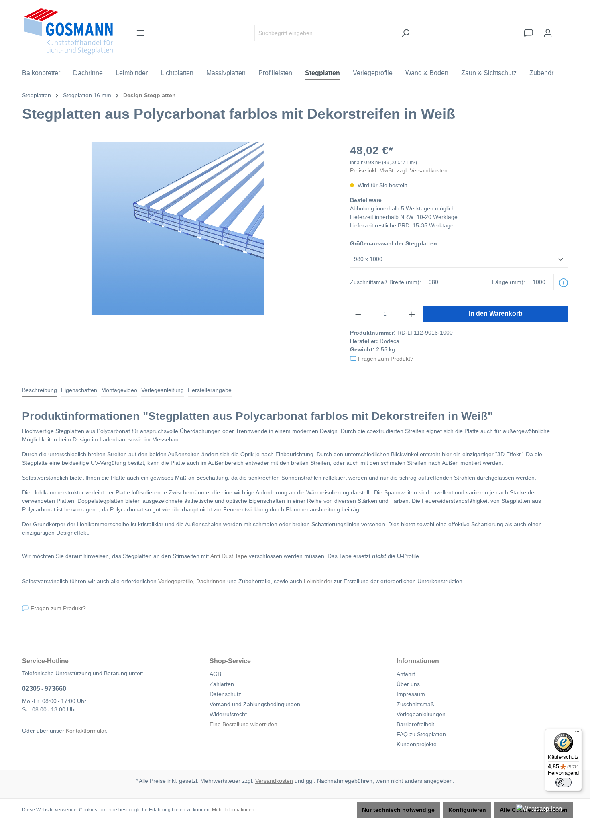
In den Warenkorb (496, 313)
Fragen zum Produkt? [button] (384, 358)
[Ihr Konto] (547, 33)
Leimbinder (318, 581)
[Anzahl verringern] (358, 314)
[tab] (39, 390)
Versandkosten (274, 781)
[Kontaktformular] (528, 33)
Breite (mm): (385, 282)
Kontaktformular (86, 730)
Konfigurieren (467, 810)
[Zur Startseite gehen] (68, 31)
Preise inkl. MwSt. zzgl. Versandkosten (399, 170)
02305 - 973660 (44, 688)
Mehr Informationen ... (235, 810)
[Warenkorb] (562, 29)
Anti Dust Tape (228, 556)
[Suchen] (405, 33)
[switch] (563, 782)
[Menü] (140, 33)
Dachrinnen (211, 581)
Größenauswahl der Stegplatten (393, 243)
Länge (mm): (508, 282)
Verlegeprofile (175, 581)
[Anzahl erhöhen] (412, 314)
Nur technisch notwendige (398, 810)
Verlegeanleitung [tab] (162, 390)
